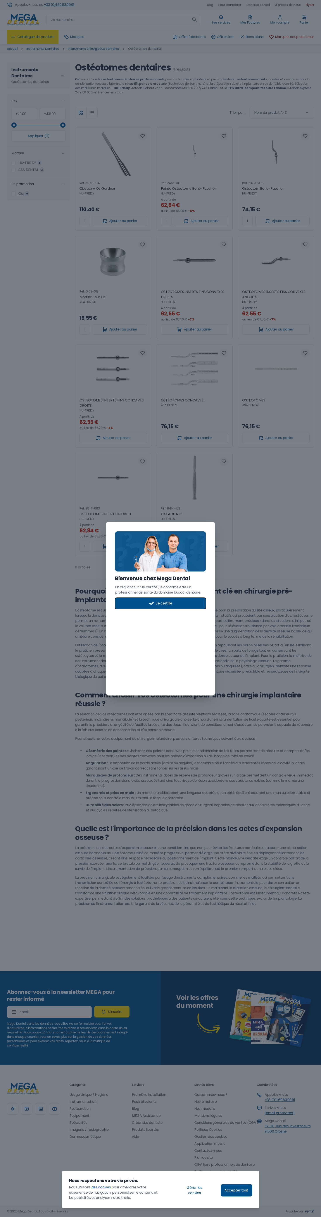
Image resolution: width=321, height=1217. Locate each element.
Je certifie (164, 603)
